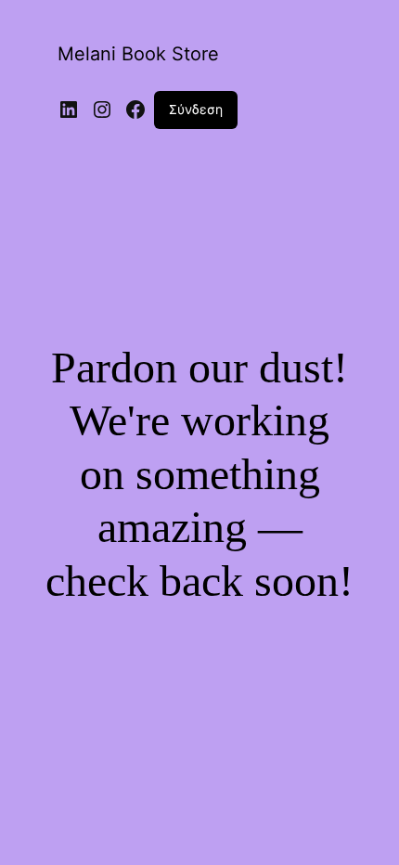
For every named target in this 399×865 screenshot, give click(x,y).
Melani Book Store (138, 54)
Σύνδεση (196, 109)
